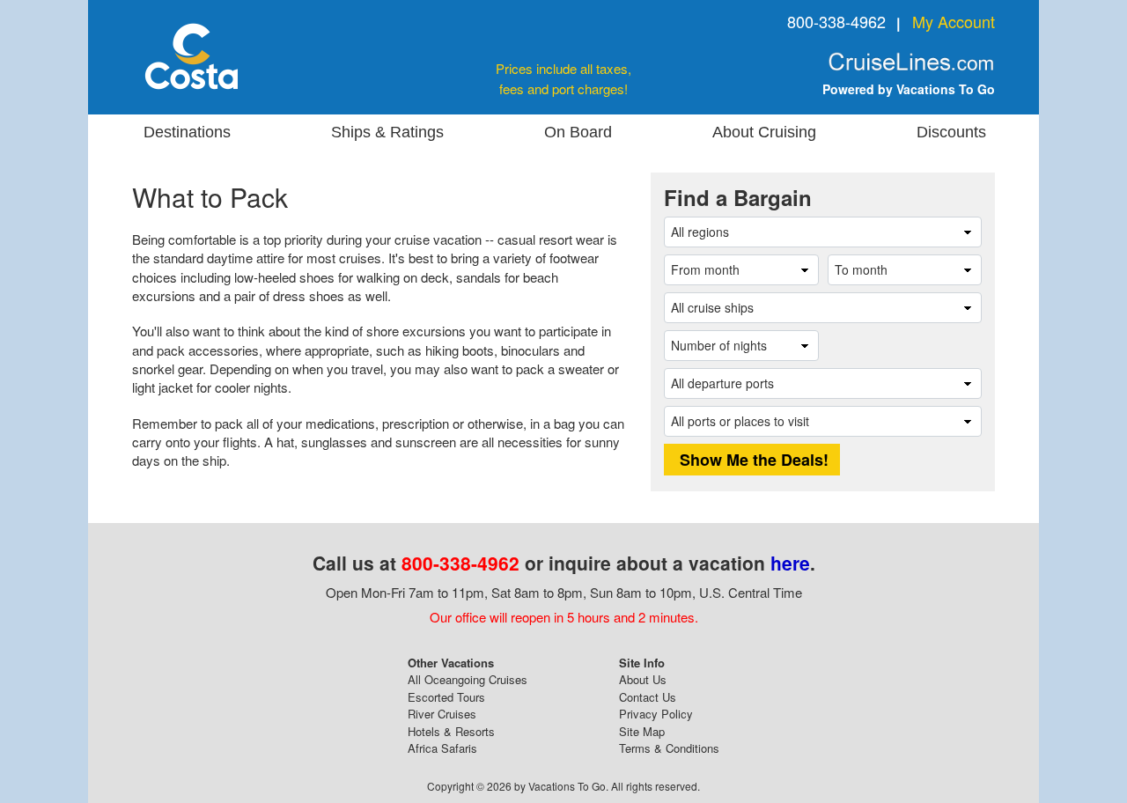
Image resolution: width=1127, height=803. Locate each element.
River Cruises (442, 713)
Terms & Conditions (669, 748)
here (790, 562)
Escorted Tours (446, 697)
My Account (953, 21)
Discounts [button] (951, 132)
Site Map (642, 731)
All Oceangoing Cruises (467, 679)
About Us (643, 679)
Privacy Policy (656, 713)
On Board (578, 132)
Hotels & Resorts (451, 731)
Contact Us (647, 697)
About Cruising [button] (764, 132)
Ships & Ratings (387, 132)
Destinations (187, 132)
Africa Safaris (442, 748)
